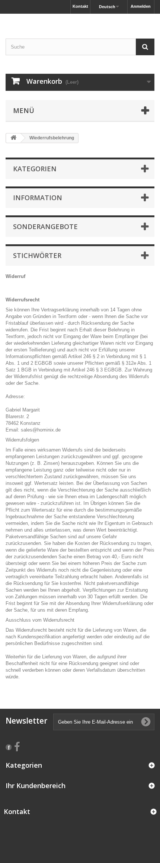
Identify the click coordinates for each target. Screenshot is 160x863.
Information (37, 197)
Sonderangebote (45, 226)
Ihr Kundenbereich (35, 785)
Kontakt (80, 6)
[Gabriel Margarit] (80, 19)
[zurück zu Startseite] (13, 138)
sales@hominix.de (41, 430)
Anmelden (141, 6)
